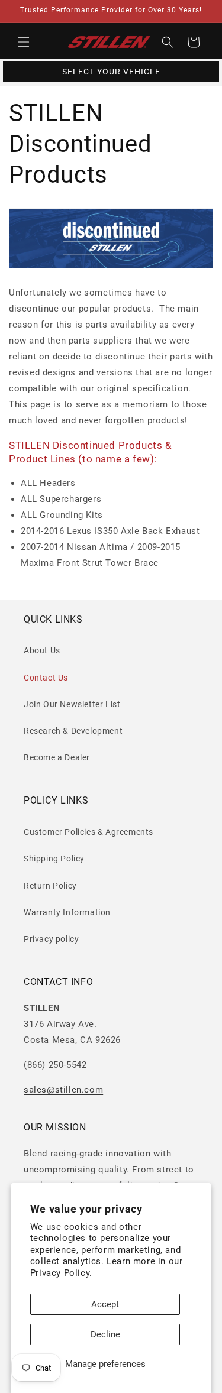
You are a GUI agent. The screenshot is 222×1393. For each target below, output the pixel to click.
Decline (105, 1334)
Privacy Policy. (61, 1273)
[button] (24, 42)
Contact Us (46, 677)
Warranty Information (67, 912)
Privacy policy (51, 939)
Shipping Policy (54, 858)
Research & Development (73, 731)
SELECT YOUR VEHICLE (111, 71)
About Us (42, 650)
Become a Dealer (57, 757)
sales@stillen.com (63, 1089)
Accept (105, 1304)
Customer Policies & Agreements (88, 832)
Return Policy (50, 885)
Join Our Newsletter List (72, 704)
